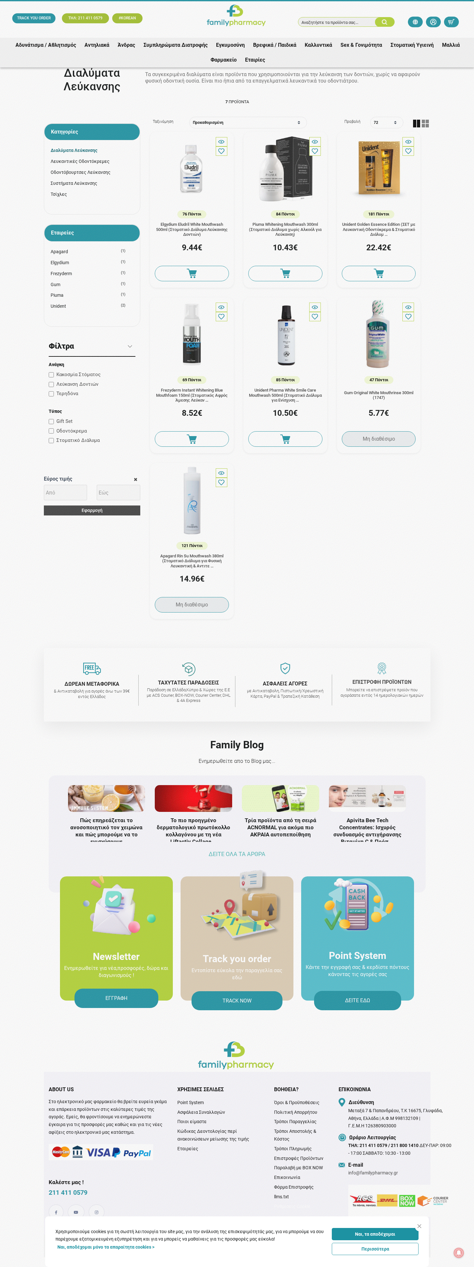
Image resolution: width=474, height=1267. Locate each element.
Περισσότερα (375, 1249)
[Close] (419, 1226)
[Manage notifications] (459, 1253)
